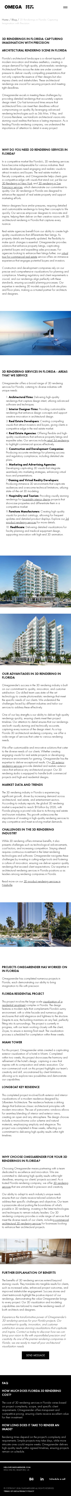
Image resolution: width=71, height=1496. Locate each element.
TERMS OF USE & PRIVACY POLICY (19, 1491)
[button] (65, 7)
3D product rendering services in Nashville (31, 883)
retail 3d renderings (57, 440)
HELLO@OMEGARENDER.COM (17, 1467)
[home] (19, 7)
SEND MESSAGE (35, 1355)
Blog (14, 19)
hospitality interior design (36, 499)
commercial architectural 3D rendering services (35, 1221)
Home (5, 19)
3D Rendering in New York (17, 183)
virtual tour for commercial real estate (35, 255)
